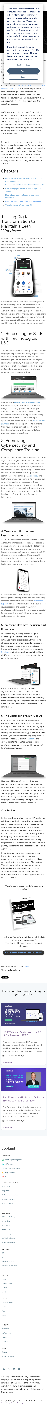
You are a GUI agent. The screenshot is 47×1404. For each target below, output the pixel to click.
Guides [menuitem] (4, 1307)
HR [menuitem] (3, 1253)
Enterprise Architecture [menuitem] (9, 1266)
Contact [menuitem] (4, 1288)
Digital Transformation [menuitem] (9, 1242)
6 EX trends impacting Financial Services (24, 952)
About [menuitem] (4, 1292)
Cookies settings (23, 65)
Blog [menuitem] (3, 1311)
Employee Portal (10, 1173)
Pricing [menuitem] (4, 1279)
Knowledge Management (13, 1160)
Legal (22, 1403)
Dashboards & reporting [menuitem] (10, 1195)
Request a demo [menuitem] (7, 1283)
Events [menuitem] (4, 1315)
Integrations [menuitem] (6, 1191)
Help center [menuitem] (5, 1329)
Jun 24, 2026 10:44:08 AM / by (13, 1056)
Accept (23, 71)
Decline (23, 77)
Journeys (8, 1177)
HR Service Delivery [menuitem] (8, 1217)
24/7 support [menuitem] (6, 1333)
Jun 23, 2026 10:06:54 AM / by (13, 1121)
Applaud (26, 967)
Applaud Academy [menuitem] (8, 1356)
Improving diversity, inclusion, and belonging (23, 201)
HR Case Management (12, 1168)
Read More (7, 1062)
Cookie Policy (5, 1403)
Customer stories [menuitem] (7, 1303)
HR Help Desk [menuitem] (6, 1230)
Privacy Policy (15, 1403)
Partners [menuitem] (4, 1337)
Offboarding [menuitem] (6, 1225)
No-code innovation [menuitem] (8, 1199)
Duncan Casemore (29, 1056)
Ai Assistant (9, 1164)
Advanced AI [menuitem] (6, 1186)
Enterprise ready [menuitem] (7, 1203)
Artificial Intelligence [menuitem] (8, 1238)
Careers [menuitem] (4, 1352)
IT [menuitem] (2, 1257)
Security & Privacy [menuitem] (8, 1262)
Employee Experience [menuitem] (9, 1234)
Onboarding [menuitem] (6, 1221)
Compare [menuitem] (5, 1342)
